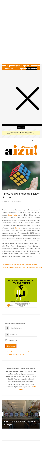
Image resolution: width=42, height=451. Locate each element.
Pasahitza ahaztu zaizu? (16, 354)
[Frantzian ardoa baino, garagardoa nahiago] (21, 414)
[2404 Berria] (21, 133)
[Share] (32, 140)
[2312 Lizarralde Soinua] (21, 292)
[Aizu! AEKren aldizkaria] (21, 150)
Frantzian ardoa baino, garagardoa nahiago (20, 423)
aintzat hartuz (12, 215)
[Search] (37, 140)
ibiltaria (17, 228)
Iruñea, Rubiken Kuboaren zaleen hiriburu (21, 195)
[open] (4, 140)
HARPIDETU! (31, 68)
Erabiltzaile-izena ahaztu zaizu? (18, 352)
